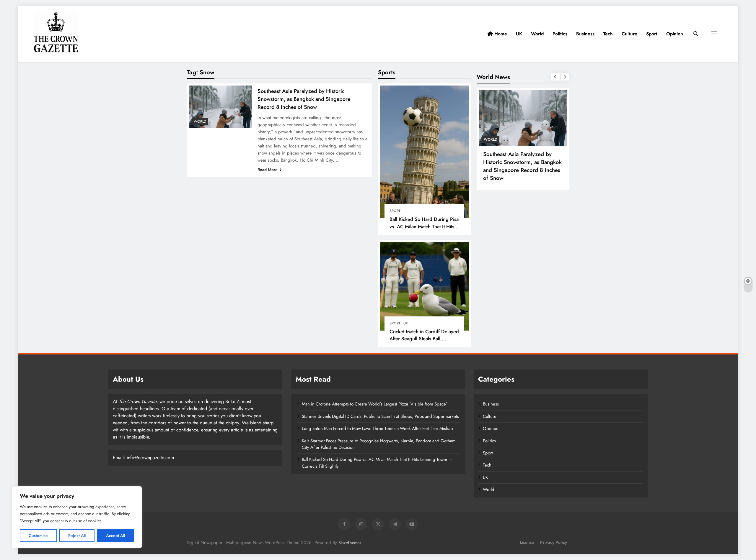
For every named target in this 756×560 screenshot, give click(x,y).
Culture (629, 33)
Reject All (77, 535)
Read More (268, 170)
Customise (38, 535)
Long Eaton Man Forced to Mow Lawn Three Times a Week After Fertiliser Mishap (377, 428)
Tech (608, 33)
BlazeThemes (349, 543)
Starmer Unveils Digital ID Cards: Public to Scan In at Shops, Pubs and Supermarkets (380, 416)
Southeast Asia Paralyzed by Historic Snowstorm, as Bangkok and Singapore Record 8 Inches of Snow (304, 99)
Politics (560, 33)
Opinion (674, 33)
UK (519, 33)
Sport (651, 33)
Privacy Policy (553, 542)
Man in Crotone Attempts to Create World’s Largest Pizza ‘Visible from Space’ (374, 404)
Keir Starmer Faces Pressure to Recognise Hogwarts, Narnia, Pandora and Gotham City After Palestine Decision (379, 444)
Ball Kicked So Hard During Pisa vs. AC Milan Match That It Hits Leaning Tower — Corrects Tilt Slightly (424, 230)
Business (585, 33)
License (527, 542)
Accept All (115, 535)
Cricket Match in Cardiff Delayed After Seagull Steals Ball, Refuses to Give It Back (424, 339)
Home (500, 33)
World (537, 33)
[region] (77, 517)
